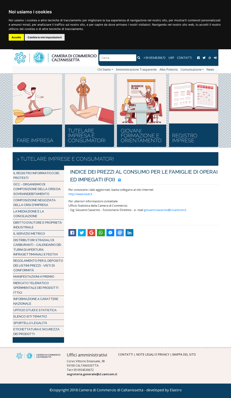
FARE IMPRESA (35, 140)
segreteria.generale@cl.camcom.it (92, 374)
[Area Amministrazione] (215, 57)
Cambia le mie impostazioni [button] (45, 37)
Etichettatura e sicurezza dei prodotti (36, 331)
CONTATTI (184, 58)
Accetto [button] (16, 37)
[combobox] (117, 57)
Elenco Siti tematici (30, 316)
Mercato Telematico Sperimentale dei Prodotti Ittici (35, 287)
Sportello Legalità (30, 323)
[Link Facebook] (198, 58)
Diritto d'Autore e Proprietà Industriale (37, 225)
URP (171, 58)
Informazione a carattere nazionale (35, 301)
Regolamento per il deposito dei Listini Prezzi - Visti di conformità (38, 265)
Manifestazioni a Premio (33, 276)
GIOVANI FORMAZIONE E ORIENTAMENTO (141, 136)
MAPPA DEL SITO (184, 354)
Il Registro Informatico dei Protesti (36, 175)
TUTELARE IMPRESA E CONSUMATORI (87, 136)
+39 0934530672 (154, 58)
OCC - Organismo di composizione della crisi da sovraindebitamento (36, 189)
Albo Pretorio (169, 69)
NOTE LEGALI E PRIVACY (152, 354)
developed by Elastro (164, 390)
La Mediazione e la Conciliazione (28, 213)
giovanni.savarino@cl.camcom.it (165, 210)
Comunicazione (191, 69)
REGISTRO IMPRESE (184, 137)
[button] (138, 57)
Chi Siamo (104, 69)
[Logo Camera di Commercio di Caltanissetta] (38, 355)
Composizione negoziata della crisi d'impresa (34, 202)
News (210, 69)
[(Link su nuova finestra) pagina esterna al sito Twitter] (204, 58)
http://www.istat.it (80, 194)
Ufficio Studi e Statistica (35, 310)
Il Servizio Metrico (29, 233)
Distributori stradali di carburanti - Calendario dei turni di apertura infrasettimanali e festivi (37, 247)
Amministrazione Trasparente (136, 69)
